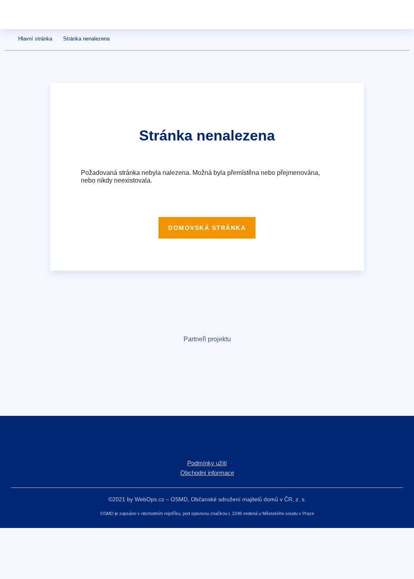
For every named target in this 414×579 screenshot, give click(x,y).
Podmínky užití (207, 463)
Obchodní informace (207, 472)
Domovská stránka (207, 227)
